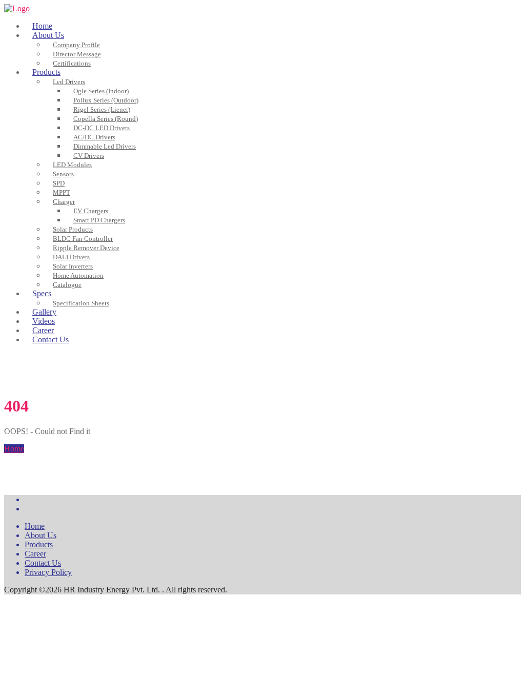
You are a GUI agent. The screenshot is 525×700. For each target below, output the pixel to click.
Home (14, 448)
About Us (40, 535)
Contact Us (43, 563)
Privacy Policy (48, 572)
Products (39, 544)
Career (35, 553)
